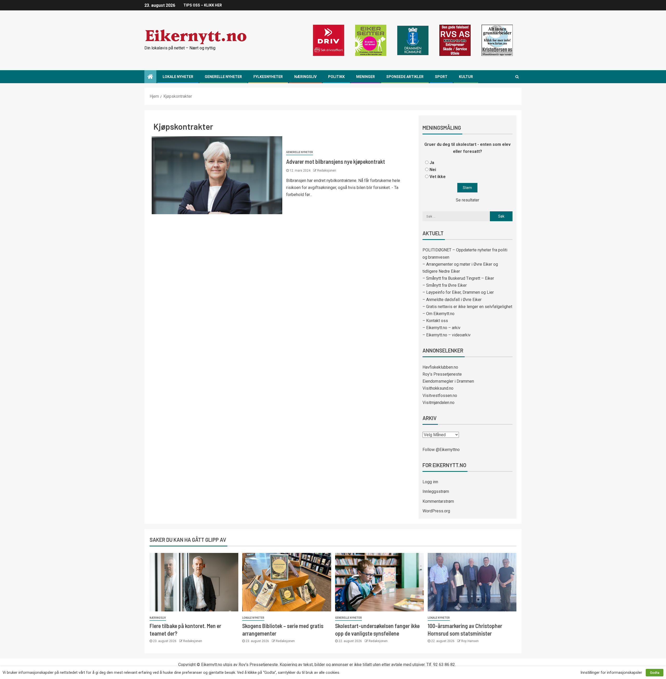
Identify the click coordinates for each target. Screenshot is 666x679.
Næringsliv (305, 77)
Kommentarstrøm (438, 501)
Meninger (365, 77)
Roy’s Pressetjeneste (442, 374)
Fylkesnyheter (268, 77)
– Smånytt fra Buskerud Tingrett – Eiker (458, 278)
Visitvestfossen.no (439, 395)
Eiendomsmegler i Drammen (448, 381)
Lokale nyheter (178, 77)
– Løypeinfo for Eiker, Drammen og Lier (458, 292)
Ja (432, 162)
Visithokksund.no (437, 388)
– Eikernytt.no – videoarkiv (446, 334)
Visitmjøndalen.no (438, 402)
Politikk (336, 77)
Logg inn (430, 481)
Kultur (466, 77)
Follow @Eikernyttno (441, 449)
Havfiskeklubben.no (440, 367)
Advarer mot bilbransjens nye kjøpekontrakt (335, 161)
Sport (441, 77)
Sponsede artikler (405, 77)
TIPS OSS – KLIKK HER (202, 5)
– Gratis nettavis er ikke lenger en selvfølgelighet (467, 306)
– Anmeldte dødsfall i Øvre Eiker (452, 299)
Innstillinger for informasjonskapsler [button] (611, 672)
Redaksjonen (326, 170)
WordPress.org (436, 510)
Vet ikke (438, 176)
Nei (433, 169)
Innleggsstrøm (435, 491)
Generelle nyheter (223, 77)
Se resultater (467, 200)
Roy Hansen (470, 641)
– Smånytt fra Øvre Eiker (444, 285)
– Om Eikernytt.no (438, 313)
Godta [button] (654, 673)
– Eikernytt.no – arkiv (441, 327)
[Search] (517, 77)
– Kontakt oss (435, 320)
